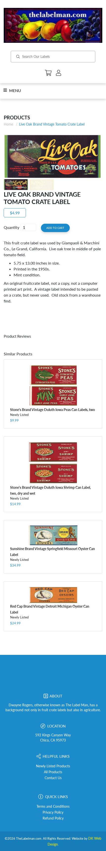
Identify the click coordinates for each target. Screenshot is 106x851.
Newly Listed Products (53, 766)
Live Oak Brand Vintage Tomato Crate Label (52, 124)
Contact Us (53, 778)
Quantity (11, 227)
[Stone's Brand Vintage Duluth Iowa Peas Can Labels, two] (53, 385)
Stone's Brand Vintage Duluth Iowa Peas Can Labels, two (52, 410)
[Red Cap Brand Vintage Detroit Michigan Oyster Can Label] (53, 594)
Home (8, 124)
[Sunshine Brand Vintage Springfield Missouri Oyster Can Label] (53, 535)
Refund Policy (53, 818)
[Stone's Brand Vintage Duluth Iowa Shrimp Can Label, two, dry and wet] (53, 462)
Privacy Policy (53, 812)
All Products (53, 772)
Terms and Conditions (53, 806)
